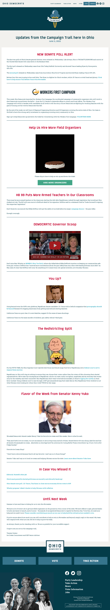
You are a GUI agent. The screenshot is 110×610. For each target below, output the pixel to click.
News (68, 586)
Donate (19, 560)
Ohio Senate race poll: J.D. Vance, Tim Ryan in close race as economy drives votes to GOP (39, 484)
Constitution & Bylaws (83, 598)
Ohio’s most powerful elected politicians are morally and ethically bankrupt (34, 479)
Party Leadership (73, 580)
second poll (14, 73)
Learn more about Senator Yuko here (77, 458)
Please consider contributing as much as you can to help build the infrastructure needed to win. (59, 513)
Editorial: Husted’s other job (17, 475)
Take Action (90, 560)
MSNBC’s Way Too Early (34, 263)
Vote (55, 560)
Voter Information (74, 589)
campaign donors (77, 209)
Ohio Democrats (13, 3)
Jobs (67, 592)
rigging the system (87, 379)
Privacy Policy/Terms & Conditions (83, 597)
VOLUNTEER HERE (84, 117)
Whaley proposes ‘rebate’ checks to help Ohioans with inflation (30, 488)
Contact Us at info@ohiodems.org (83, 600)
